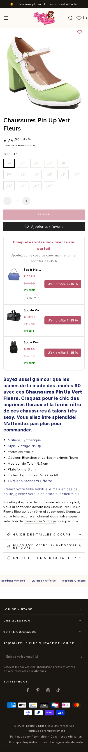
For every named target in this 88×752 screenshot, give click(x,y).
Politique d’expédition (23, 742)
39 (9, 174)
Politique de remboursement (46, 730)
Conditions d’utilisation (66, 736)
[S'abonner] (82, 657)
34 (9, 163)
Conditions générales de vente (62, 742)
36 (36, 163)
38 (63, 163)
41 (36, 174)
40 (23, 174)
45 (9, 186)
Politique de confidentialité (28, 736)
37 (50, 163)
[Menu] (6, 18)
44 (76, 174)
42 (49, 174)
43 (63, 174)
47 (36, 186)
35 (23, 163)
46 (23, 186)
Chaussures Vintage (40, 521)
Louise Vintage (36, 725)
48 (49, 186)
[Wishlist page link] (78, 18)
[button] (70, 18)
